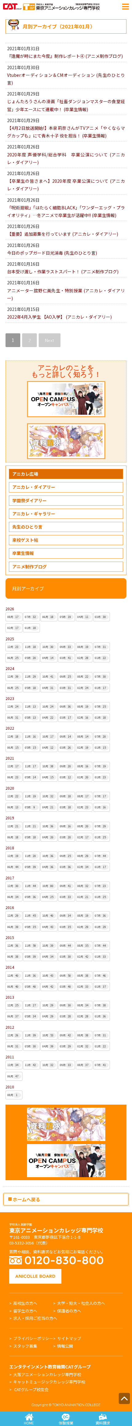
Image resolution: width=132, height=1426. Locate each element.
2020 (10, 788)
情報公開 (65, 1346)
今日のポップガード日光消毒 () (52, 253)
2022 (10, 728)
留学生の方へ (25, 1311)
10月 (47, 647)
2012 (10, 1027)
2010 (10, 1086)
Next (49, 340)
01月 (30, 628)
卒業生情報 (23, 553)
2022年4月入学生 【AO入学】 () (59, 317)
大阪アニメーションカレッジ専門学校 (47, 1374)
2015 (10, 937)
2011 (10, 1056)
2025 (10, 638)
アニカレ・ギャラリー (33, 514)
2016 (10, 907)
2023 (10, 698)
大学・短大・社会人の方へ (81, 1303)
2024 (10, 668)
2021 (10, 758)
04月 (82, 617)
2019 (10, 817)
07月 (30, 617)
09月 (65, 647)
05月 (65, 617)
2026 (10, 608)
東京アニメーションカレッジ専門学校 (56, 1228)
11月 (30, 647)
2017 (10, 877)
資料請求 (102, 1422)
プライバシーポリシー (33, 1338)
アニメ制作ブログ (29, 566)
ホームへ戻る (26, 1199)
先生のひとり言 (27, 527)
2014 (10, 967)
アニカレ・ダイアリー (33, 487)
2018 (10, 847)
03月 (100, 617)
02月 (12, 628)
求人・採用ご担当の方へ (35, 1318)
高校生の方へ (25, 1303)
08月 (12, 617)
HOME (29, 1422)
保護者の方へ (69, 1311)
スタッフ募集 (25, 1346)
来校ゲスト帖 (25, 540)
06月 (47, 617)
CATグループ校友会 (31, 1389)
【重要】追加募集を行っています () (62, 234)
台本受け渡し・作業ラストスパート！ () (62, 271)
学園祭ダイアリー (29, 500)
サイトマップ (69, 1338)
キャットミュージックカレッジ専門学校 (49, 1382)
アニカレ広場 (25, 474)
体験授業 (66, 1422)
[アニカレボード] (35, 1272)
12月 (12, 647)
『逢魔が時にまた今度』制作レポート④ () (65, 56)
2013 (10, 997)
